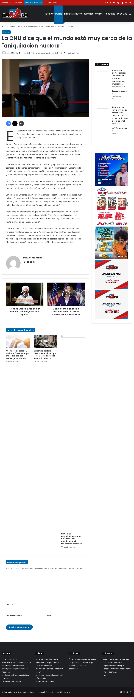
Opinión (99, 14)
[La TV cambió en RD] (102, 134)
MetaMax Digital (66, 692)
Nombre (9, 604)
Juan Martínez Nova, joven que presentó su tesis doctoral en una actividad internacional (120, 114)
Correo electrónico (14, 615)
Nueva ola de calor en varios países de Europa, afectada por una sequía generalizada (17, 355)
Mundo (58, 14)
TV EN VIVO (122, 14)
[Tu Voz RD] (15, 14)
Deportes (88, 14)
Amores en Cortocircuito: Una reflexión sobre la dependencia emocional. (119, 77)
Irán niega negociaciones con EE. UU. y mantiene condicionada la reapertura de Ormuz (71, 538)
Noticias (49, 14)
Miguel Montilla (12, 53)
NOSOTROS (110, 14)
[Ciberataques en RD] (102, 97)
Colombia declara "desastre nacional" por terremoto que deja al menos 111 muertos (45, 355)
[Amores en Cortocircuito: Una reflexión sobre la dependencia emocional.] (102, 76)
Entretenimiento (73, 14)
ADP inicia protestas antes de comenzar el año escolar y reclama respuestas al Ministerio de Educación (86, 3)
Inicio (6, 26)
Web (49, 615)
